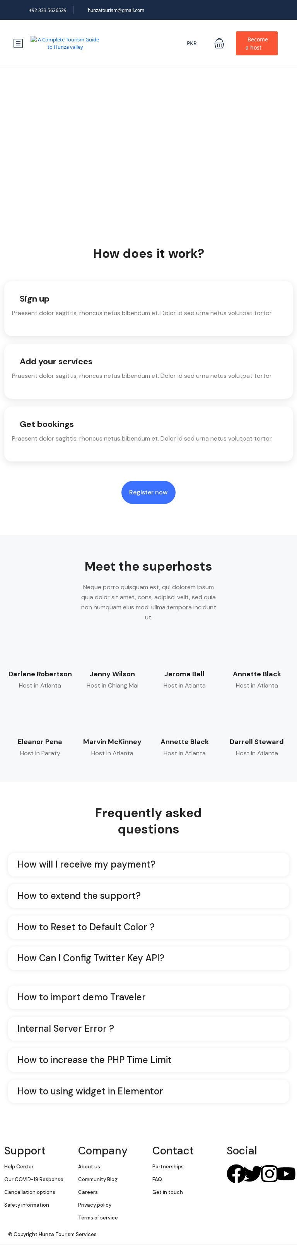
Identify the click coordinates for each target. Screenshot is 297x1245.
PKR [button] (192, 43)
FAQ (157, 1179)
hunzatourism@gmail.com (116, 10)
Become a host (257, 43)
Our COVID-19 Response (33, 1179)
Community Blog (98, 1179)
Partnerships (168, 1166)
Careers (88, 1192)
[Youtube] (286, 1173)
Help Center (19, 1166)
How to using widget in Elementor (90, 1091)
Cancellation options (29, 1192)
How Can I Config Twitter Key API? (90, 958)
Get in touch (167, 1192)
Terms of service (98, 1217)
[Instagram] (269, 1173)
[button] (219, 43)
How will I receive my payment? (86, 864)
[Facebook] (236, 1173)
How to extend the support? (79, 896)
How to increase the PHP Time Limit (94, 1060)
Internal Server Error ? (65, 1028)
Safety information (26, 1205)
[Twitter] (253, 1173)
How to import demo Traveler (81, 997)
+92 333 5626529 (48, 10)
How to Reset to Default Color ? (86, 927)
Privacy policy (94, 1205)
